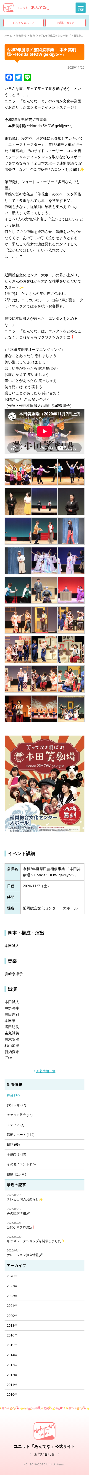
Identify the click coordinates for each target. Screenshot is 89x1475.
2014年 (12, 1355)
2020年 (12, 1315)
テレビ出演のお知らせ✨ (25, 1197)
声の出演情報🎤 (18, 1211)
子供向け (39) (16, 1154)
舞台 (32, 35)
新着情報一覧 (45, 1071)
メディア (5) (15, 1125)
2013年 (12, 1365)
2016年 (12, 1335)
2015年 (12, 1345)
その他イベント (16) (21, 1164)
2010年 (12, 1394)
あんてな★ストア (23, 23)
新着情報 (21, 35)
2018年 (12, 1325)
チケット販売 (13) (19, 1114)
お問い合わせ (65, 23)
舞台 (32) (13, 1095)
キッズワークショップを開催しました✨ (36, 1239)
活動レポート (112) (20, 1134)
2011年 (12, 1384)
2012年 (12, 1375)
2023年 (12, 1286)
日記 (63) (13, 1144)
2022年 (12, 1296)
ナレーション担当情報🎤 (25, 1252)
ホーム (8, 35)
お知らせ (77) (16, 1105)
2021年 (12, 1305)
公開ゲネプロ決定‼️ (21, 1225)
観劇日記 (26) (16, 1174)
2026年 (12, 1276)
